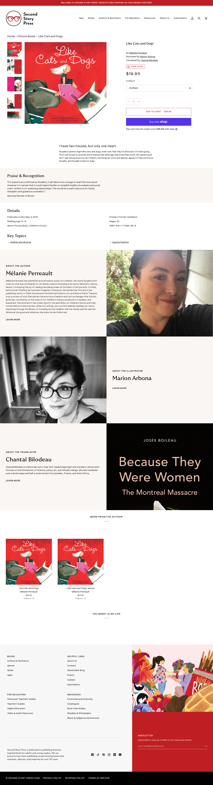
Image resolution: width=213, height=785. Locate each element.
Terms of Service (99, 778)
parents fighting (120, 242)
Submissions (73, 685)
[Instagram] (109, 754)
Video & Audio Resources (20, 713)
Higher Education (16, 709)
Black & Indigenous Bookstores (83, 718)
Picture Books (27, 36)
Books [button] (11, 657)
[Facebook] (92, 754)
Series (10, 670)
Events (70, 675)
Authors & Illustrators (18, 661)
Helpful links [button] (76, 657)
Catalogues (73, 704)
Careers (71, 680)
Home (11, 36)
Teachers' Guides (16, 704)
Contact (71, 666)
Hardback (133, 88)
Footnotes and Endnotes (80, 699)
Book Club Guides (76, 709)
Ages (9, 675)
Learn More (13, 320)
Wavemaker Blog (76, 670)
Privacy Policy (52, 778)
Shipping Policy (75, 778)
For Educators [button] (16, 695)
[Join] (203, 746)
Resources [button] (74, 695)
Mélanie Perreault (138, 53)
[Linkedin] (114, 754)
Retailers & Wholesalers (79, 713)
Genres (10, 666)
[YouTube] (120, 754)
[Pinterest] (103, 754)
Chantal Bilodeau (149, 60)
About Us (72, 661)
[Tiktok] (98, 754)
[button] (91, 18)
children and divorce (20, 242)
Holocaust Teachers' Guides (21, 699)
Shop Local (137, 66)
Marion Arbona (147, 57)
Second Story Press (21, 778)
